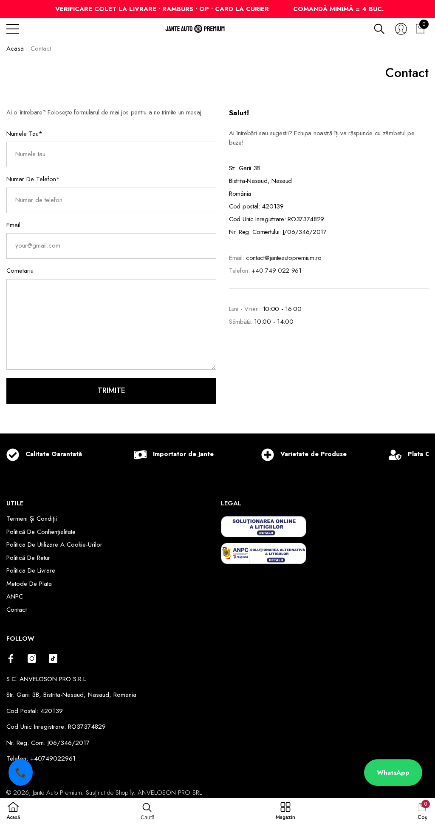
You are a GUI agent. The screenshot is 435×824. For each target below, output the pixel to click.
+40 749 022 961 (276, 270)
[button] (379, 29)
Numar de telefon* (33, 179)
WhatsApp (393, 772)
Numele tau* (24, 133)
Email (13, 225)
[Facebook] (10, 658)
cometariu (20, 270)
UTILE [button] (14, 503)
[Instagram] (31, 658)
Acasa (15, 48)
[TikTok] (53, 658)
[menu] (12, 29)
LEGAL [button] (231, 503)
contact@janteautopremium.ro (284, 257)
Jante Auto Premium (57, 792)
